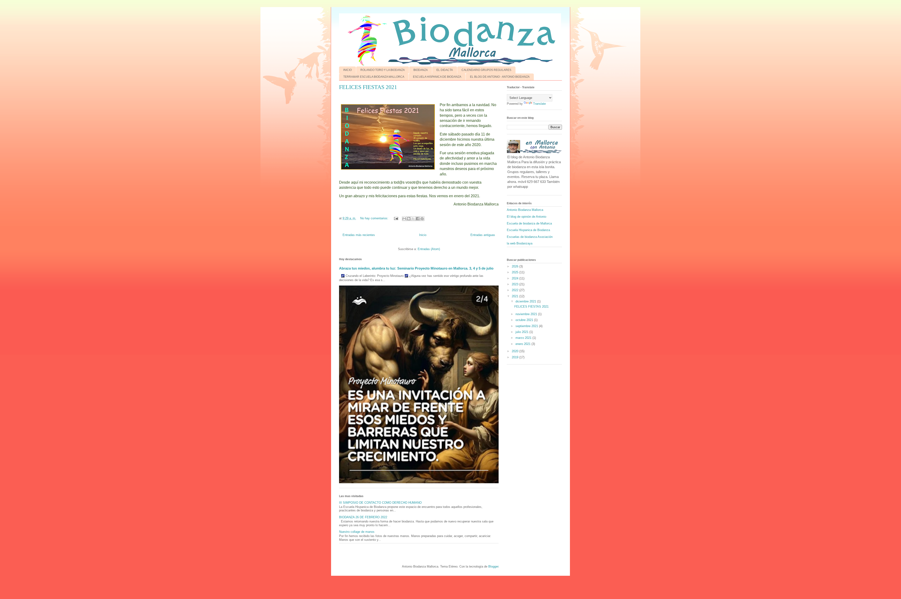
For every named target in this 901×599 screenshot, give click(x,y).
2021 (515, 296)
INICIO (347, 70)
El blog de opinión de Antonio (526, 216)
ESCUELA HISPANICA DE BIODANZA (437, 76)
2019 (515, 357)
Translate (539, 103)
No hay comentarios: (374, 218)
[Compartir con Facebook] (417, 218)
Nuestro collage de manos (356, 531)
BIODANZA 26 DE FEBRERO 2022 (363, 517)
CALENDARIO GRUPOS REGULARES (486, 70)
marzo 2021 (523, 338)
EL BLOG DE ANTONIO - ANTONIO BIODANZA (500, 76)
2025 (515, 272)
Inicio (422, 235)
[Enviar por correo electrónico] (404, 218)
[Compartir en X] (413, 218)
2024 (515, 278)
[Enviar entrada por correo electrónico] (395, 218)
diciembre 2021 (526, 301)
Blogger (493, 566)
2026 (515, 266)
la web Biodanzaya (519, 243)
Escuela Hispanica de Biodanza (528, 230)
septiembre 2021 (527, 326)
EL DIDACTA (444, 70)
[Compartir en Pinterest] (422, 218)
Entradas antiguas (482, 235)
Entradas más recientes (359, 235)
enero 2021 (523, 344)
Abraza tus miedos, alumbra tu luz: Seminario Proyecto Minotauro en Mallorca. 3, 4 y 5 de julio (416, 268)
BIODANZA (420, 70)
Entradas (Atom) (429, 249)
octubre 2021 (524, 320)
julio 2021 (522, 332)
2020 (515, 351)
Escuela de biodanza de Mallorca (529, 223)
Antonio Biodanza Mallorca (525, 210)
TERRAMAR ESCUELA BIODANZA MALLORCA (373, 76)
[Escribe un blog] (408, 218)
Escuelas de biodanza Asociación (530, 237)
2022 (515, 290)
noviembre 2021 (526, 314)
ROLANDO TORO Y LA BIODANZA (382, 70)
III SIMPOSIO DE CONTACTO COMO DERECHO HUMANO (380, 502)
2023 (515, 284)
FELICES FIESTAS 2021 (368, 87)
